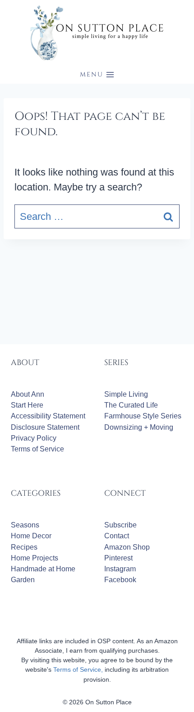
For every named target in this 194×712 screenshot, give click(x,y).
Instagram (120, 569)
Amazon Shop (127, 547)
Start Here (27, 405)
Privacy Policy (33, 438)
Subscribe (120, 525)
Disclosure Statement (45, 427)
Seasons (25, 525)
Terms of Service (37, 449)
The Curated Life (131, 405)
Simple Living (126, 394)
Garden (23, 580)
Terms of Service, (78, 669)
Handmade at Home (43, 569)
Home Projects (34, 558)
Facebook (120, 580)
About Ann (27, 394)
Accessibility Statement (48, 416)
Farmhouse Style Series (142, 416)
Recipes (24, 547)
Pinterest (118, 558)
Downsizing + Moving (138, 427)
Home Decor (31, 536)
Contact (116, 536)
